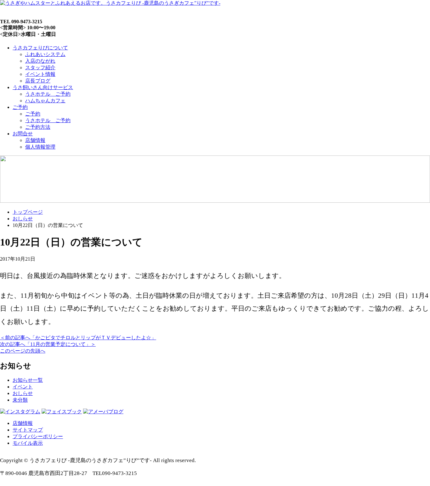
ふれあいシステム (45, 54)
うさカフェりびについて (40, 47)
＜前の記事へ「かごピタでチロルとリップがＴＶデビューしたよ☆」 (78, 337)
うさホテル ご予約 (48, 94)
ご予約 (20, 107)
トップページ (28, 212)
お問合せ (23, 133)
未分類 (20, 400)
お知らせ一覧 (28, 380)
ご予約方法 (37, 127)
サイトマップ (28, 429)
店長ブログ (37, 80)
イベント (23, 386)
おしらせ (23, 218)
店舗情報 (35, 140)
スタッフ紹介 (40, 67)
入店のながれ (40, 61)
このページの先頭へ (22, 350)
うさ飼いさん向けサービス (43, 87)
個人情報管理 (40, 147)
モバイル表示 (28, 443)
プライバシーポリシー (38, 436)
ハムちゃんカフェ (45, 100)
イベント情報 (40, 74)
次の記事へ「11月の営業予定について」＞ (48, 344)
